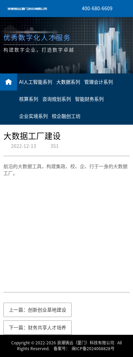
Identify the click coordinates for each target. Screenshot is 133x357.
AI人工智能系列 (35, 82)
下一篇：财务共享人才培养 (37, 327)
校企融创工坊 (66, 116)
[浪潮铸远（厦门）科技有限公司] (27, 8)
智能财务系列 (89, 99)
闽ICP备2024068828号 (93, 348)
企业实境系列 (33, 116)
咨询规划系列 (56, 99)
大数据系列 (68, 82)
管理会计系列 (98, 82)
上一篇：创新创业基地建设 (37, 309)
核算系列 (28, 99)
